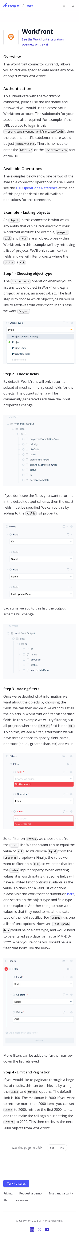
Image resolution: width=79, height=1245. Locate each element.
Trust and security (60, 1193)
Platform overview (15, 1200)
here (70, 894)
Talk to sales (16, 1183)
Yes (52, 1148)
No (62, 1148)
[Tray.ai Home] (12, 5)
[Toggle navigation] (63, 5)
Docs (29, 6)
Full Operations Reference (37, 188)
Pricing (7, 1193)
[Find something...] (73, 5)
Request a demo (30, 1193)
